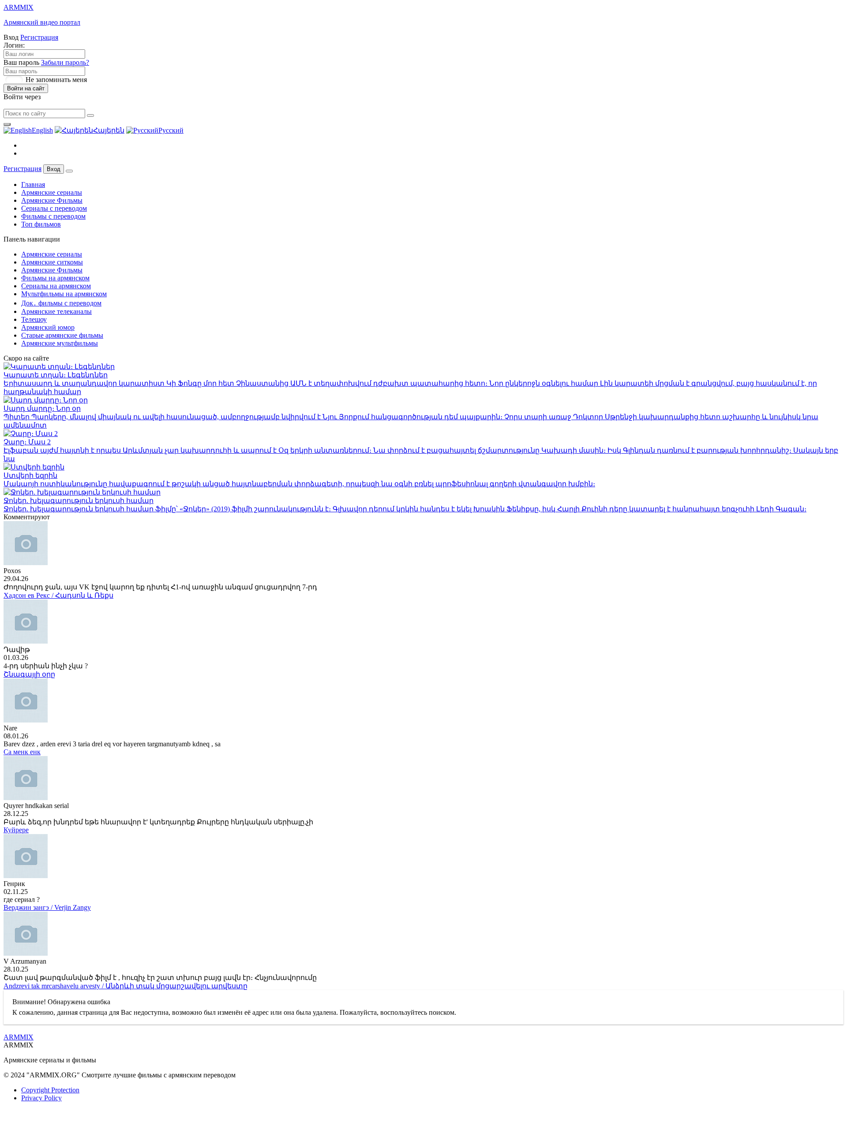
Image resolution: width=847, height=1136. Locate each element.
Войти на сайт (26, 88)
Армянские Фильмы (51, 200)
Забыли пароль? (65, 62)
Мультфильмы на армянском (64, 294)
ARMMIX (19, 1037)
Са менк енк (22, 752)
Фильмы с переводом (53, 216)
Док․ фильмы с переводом (61, 303)
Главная (33, 184)
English (42, 130)
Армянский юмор (48, 327)
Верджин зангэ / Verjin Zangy (47, 907)
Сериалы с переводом (54, 208)
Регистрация (39, 37)
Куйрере (16, 830)
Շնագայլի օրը (29, 674)
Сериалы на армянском (56, 286)
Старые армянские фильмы (62, 335)
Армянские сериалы (51, 192)
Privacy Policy (41, 1098)
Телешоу (34, 319)
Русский (171, 130)
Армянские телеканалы (56, 311)
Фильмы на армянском (55, 278)
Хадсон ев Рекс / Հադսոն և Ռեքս (58, 595)
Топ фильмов (41, 224)
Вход (53, 169)
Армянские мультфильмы (59, 343)
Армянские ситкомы (52, 262)
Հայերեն (108, 130)
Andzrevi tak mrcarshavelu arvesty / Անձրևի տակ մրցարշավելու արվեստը (125, 986)
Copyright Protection (50, 1090)
